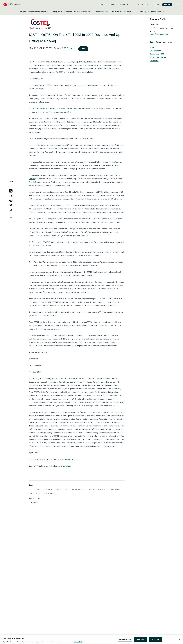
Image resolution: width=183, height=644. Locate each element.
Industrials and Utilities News (122, 12)
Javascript (154, 61)
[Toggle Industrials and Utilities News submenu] (135, 12)
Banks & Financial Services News (78, 12)
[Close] (179, 639)
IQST (31, 489)
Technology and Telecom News (149, 12)
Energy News (57, 12)
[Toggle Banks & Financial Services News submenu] (93, 12)
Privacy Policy (78, 642)
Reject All (140, 639)
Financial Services (114, 489)
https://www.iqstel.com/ (159, 34)
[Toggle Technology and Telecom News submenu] (163, 12)
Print (152, 48)
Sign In (156, 4)
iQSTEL (39, 489)
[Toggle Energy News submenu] (64, 12)
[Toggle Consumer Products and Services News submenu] (50, 12)
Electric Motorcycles (78, 489)
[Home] (12, 4)
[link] (103, 4)
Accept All (155, 639)
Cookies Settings (125, 639)
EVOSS (66, 489)
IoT (31, 493)
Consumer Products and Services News (33, 12)
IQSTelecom (48, 489)
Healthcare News (101, 12)
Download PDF (155, 51)
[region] (91, 639)
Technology (101, 489)
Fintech (58, 489)
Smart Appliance (49, 493)
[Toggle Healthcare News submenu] (110, 12)
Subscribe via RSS (157, 54)
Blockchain (91, 489)
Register (167, 4)
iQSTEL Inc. (67, 48)
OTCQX (38, 493)
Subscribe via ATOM (158, 57)
